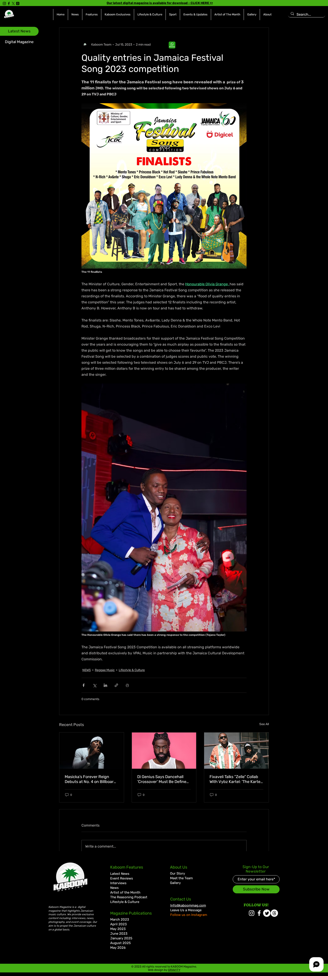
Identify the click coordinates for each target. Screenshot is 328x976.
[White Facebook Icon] (259, 913)
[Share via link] (116, 685)
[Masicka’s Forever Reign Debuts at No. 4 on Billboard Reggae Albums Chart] (91, 751)
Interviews (118, 883)
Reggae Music (105, 670)
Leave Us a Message (185, 910)
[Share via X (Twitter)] (94, 685)
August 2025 (120, 943)
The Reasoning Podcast (128, 897)
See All (264, 724)
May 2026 (118, 948)
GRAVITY (174, 970)
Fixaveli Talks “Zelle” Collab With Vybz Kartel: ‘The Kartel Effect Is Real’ (235, 779)
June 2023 (118, 934)
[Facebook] (9, 3)
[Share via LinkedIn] (105, 685)
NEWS (86, 670)
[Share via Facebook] (83, 685)
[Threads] (18, 3)
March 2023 (119, 919)
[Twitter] (266, 913)
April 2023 (118, 924)
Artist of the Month (125, 892)
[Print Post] (127, 685)
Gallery (175, 883)
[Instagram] (4, 3)
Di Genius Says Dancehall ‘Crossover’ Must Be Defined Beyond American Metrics (163, 779)
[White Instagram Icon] (251, 913)
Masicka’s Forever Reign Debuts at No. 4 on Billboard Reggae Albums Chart (90, 779)
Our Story (177, 873)
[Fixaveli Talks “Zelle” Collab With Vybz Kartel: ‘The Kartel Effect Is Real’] (236, 751)
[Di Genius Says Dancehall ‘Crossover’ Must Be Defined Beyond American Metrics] (164, 751)
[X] (13, 3)
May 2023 (118, 929)
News (114, 888)
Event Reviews (121, 878)
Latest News (119, 874)
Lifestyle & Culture (132, 670)
